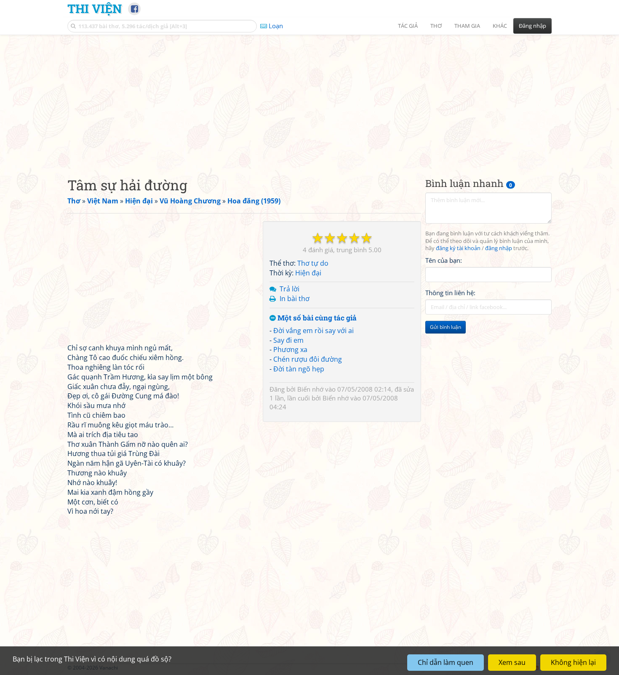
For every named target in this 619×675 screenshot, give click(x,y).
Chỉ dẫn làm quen (445, 662)
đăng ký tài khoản (458, 248)
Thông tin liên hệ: (450, 293)
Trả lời (289, 288)
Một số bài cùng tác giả (316, 318)
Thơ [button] (436, 25)
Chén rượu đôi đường (307, 359)
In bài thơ (295, 298)
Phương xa (290, 349)
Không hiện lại (573, 662)
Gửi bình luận (445, 327)
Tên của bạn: (443, 260)
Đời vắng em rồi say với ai (313, 330)
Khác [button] (500, 25)
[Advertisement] (309, 99)
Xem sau (512, 662)
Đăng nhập (532, 25)
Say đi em (288, 340)
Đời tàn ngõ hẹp (298, 369)
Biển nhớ (310, 389)
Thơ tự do (312, 263)
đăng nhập (498, 248)
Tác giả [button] (408, 25)
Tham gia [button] (467, 25)
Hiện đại (308, 272)
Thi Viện (94, 8)
